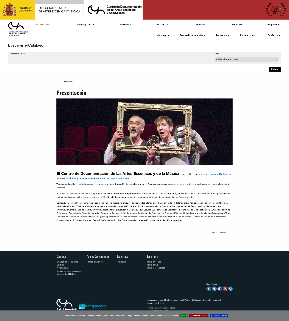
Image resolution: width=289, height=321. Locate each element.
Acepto (183, 316)
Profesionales (62, 268)
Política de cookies (219, 316)
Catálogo (61, 256)
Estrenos (60, 265)
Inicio (58, 81)
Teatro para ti (152, 265)
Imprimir (223, 232)
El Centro (162, 24)
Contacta (199, 24)
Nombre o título (18, 54)
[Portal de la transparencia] (92, 306)
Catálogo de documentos (67, 262)
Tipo (217, 54)
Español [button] (272, 24)
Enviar (214, 232)
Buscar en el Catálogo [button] (25, 45)
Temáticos (152, 256)
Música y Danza (85, 24)
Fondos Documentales (98, 256)
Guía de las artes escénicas (68, 271)
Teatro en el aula (154, 262)
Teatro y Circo (42, 24)
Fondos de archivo (95, 262)
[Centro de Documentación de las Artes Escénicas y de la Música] (18, 29)
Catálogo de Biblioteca (66, 274)
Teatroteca (122, 256)
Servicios (125, 24)
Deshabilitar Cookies (199, 316)
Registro (237, 24)
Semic (172, 308)
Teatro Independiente (156, 268)
